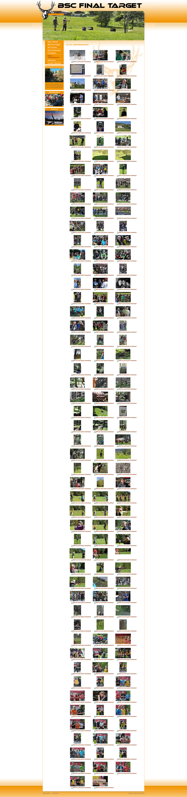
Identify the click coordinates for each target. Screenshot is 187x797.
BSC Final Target (54, 44)
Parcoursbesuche (54, 50)
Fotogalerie (52, 53)
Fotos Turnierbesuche (53, 56)
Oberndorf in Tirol (139, 793)
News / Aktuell (53, 42)
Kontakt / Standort (54, 63)
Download (87, 61)
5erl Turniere (52, 47)
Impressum (55, 793)
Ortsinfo (131, 793)
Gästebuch (52, 60)
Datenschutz (46, 793)
